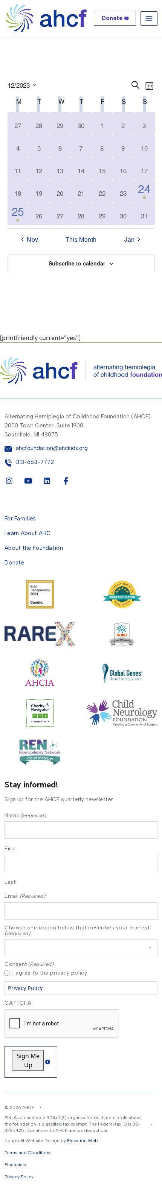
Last (10, 882)
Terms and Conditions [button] (28, 1152)
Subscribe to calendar (77, 263)
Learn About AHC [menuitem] (28, 533)
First (10, 848)
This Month (81, 239)
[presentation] (62, 1024)
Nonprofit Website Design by (35, 1140)
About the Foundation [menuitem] (34, 548)
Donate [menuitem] (14, 562)
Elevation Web (82, 1140)
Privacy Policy (25, 988)
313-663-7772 (35, 462)
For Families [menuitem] (20, 518)
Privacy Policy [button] (19, 1176)
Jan (129, 239)
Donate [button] (112, 18)
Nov (32, 239)
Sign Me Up (28, 1060)
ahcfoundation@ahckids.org (52, 448)
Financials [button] (15, 1164)
